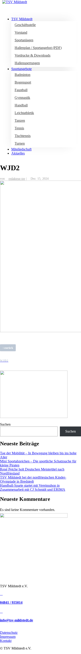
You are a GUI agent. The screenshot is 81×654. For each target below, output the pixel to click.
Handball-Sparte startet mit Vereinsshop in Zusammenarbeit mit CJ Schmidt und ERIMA (32, 487)
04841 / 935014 (11, 602)
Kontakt (5, 641)
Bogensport (23, 82)
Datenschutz (9, 632)
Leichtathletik (24, 113)
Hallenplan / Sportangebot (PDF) (38, 48)
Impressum (8, 637)
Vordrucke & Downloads (32, 55)
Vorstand (21, 32)
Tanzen (20, 120)
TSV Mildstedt (21, 19)
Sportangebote (21, 69)
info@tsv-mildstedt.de (16, 620)
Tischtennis (23, 136)
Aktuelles (18, 153)
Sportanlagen (24, 40)
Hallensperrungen (27, 63)
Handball (21, 105)
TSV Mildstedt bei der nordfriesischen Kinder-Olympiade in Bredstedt (33, 479)
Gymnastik (22, 97)
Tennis (19, 128)
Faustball (21, 90)
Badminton (22, 75)
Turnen (20, 143)
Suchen (5, 424)
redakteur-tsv (17, 178)
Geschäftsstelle (25, 25)
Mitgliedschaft (21, 149)
